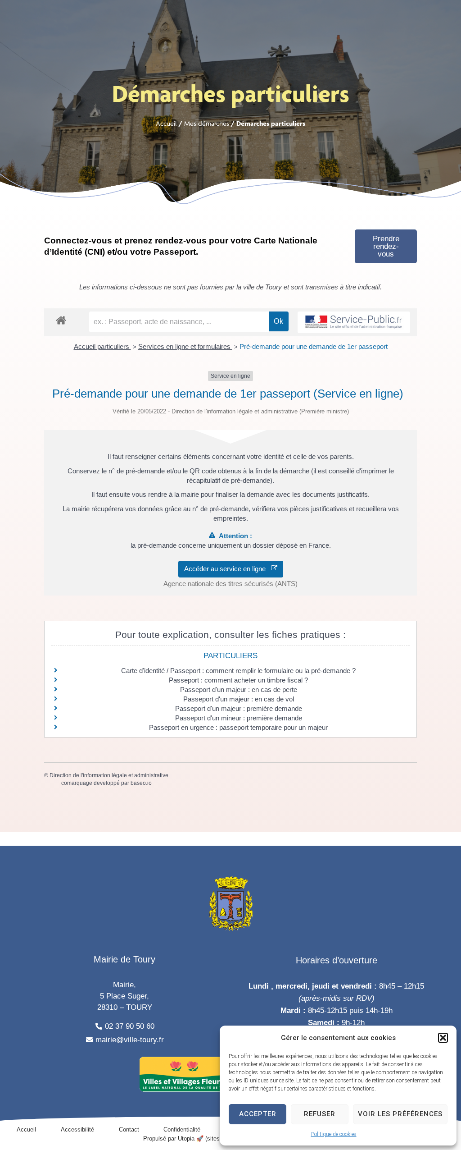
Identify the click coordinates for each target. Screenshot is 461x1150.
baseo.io (141, 783)
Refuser (319, 1114)
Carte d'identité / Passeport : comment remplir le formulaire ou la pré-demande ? (238, 670)
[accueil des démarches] (61, 320)
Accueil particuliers (102, 346)
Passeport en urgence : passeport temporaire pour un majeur (238, 727)
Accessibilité (77, 1129)
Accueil (166, 123)
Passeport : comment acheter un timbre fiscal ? (238, 680)
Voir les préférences (400, 1114)
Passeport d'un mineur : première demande (238, 718)
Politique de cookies (334, 1134)
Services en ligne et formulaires (185, 346)
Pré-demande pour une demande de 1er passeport (314, 346)
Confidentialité (181, 1129)
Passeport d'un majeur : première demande (238, 708)
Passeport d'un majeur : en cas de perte (238, 689)
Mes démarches (206, 123)
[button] (442, 1037)
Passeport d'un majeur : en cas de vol (238, 699)
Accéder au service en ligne (227, 569)
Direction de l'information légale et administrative (109, 775)
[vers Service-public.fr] (354, 323)
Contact (129, 1129)
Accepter (257, 1114)
